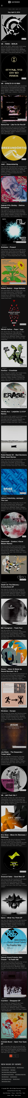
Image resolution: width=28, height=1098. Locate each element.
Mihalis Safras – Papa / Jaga (12, 329)
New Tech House (20, 1067)
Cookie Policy (19, 1093)
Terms (24, 1093)
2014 (14, 9)
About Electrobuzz (7, 1093)
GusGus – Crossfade (9, 370)
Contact (8, 1095)
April (17, 9)
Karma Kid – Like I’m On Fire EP (13, 124)
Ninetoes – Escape (8, 711)
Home (9, 9)
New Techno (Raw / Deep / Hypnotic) (9, 1072)
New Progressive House (6, 1079)
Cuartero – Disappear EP (10, 1001)
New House (13, 1070)
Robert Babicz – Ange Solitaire (13, 288)
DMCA (12, 1095)
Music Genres (18, 1095)
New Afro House (16, 1079)
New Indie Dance (5, 1076)
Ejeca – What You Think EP (11, 918)
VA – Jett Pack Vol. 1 (9, 795)
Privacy (13, 1093)
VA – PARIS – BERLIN (9, 44)
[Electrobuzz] (14, 2)
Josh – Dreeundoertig (9, 164)
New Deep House (5, 1070)
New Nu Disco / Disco (6, 1081)
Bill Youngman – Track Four (12, 628)
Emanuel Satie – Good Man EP (13, 877)
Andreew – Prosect (8, 247)
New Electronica (13, 1076)
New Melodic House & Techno (8, 1074)
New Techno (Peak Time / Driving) (8, 1067)
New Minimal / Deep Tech (20, 1074)
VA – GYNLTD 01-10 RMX (10, 83)
